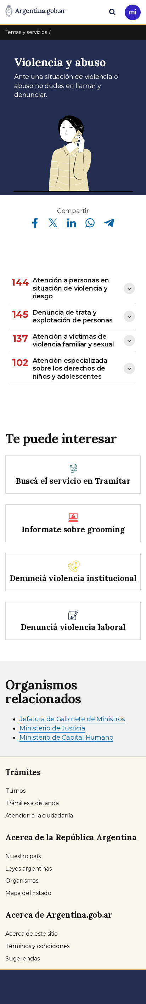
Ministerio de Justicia (52, 728)
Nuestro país (23, 856)
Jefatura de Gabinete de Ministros (72, 719)
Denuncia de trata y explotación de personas (62, 317)
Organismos (21, 880)
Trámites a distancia (32, 803)
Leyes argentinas (28, 868)
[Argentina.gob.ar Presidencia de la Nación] (35, 11)
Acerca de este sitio (31, 933)
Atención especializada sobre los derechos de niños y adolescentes (59, 368)
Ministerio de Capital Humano (66, 737)
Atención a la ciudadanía (39, 815)
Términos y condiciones (37, 946)
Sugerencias (22, 958)
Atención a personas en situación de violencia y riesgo (60, 288)
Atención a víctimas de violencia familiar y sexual (63, 341)
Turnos (15, 790)
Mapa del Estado (28, 893)
